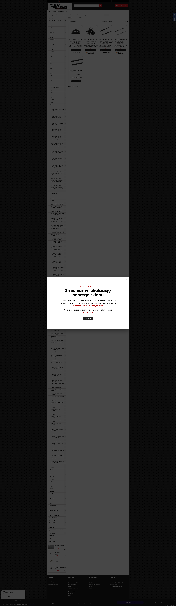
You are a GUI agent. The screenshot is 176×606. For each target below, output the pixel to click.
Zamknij (88, 318)
